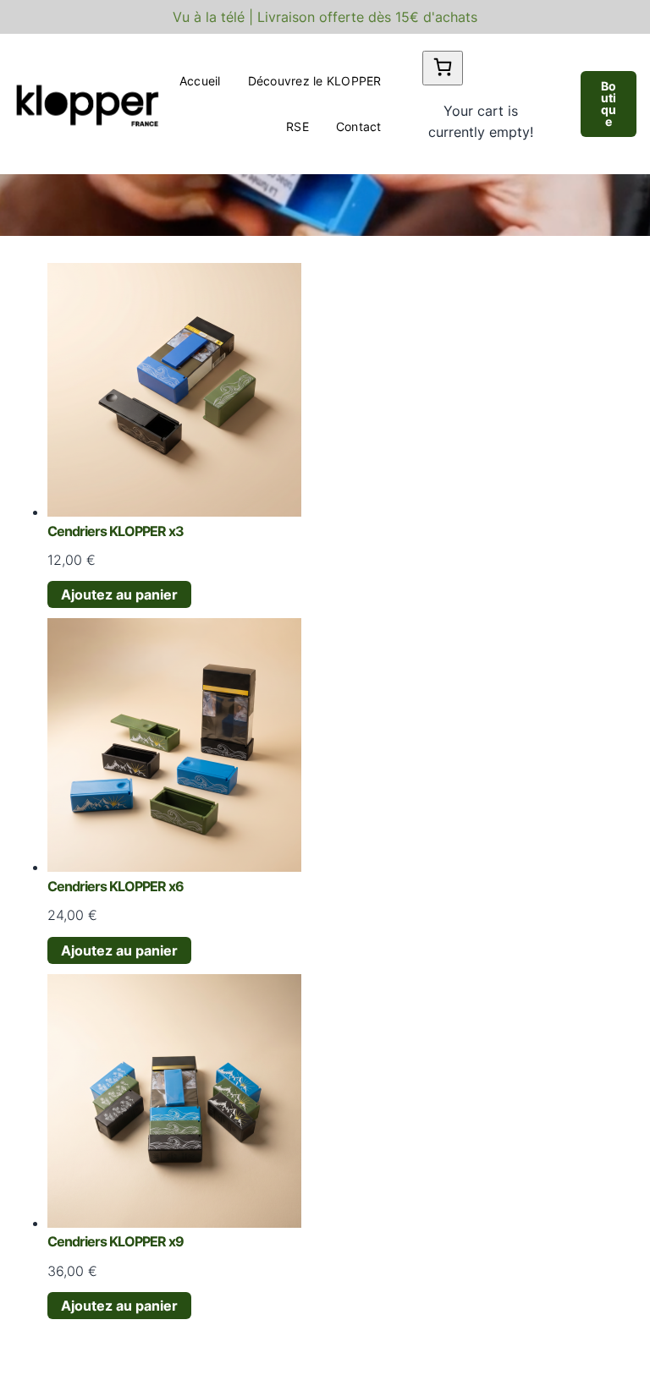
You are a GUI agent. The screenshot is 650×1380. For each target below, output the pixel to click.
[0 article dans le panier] (442, 68)
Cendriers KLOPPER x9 (115, 1241)
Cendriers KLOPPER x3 (115, 531)
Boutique (608, 104)
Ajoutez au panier (119, 594)
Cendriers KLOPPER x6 (115, 886)
